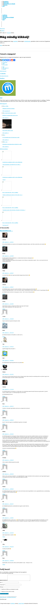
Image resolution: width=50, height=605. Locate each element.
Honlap (1, 586)
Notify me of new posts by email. (7, 591)
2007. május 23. (5, 67)
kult (3, 6)
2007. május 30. (7, 560)
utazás (5, 5)
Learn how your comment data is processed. (12, 596)
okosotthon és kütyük (9, 3)
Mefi (3, 66)
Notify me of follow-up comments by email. (9, 589)
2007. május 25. (7, 517)
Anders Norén (21, 603)
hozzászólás (3, 580)
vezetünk (15, 41)
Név (1, 582)
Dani (1, 45)
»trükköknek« (27, 41)
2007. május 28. (7, 546)
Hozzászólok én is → (6, 230)
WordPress (13, 603)
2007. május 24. (7, 332)
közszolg (9, 32)
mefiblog (6, 1)
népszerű (6, 2)
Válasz (3, 246)
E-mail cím (2, 584)
